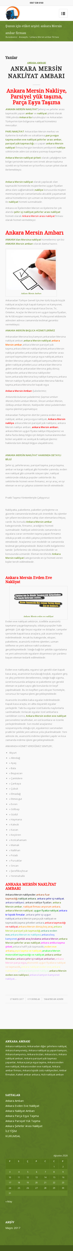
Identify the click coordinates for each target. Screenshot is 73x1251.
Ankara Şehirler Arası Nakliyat (23, 1126)
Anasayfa (23, 37)
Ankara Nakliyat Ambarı (20, 1111)
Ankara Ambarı (36, 63)
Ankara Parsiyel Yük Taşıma (22, 1121)
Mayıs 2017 (12, 1228)
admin (60, 999)
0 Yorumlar (34, 999)
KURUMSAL (12, 1136)
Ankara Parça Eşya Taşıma (22, 1116)
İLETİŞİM (11, 1131)
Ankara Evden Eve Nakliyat (22, 1106)
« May (8, 1201)
